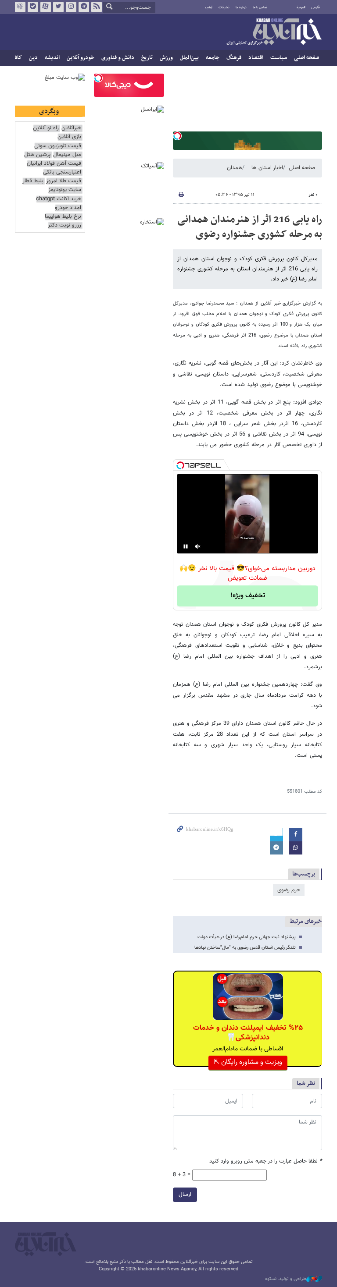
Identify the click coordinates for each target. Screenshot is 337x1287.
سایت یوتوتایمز (64, 190)
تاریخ (147, 58)
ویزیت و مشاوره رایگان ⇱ (248, 1062)
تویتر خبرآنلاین (58, 7)
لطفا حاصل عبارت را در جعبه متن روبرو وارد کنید (265, 1161)
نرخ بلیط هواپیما (63, 217)
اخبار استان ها (267, 167)
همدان (234, 167)
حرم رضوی (288, 890)
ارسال (185, 1194)
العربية (301, 7)
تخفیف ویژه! (247, 595)
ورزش (166, 58)
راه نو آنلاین (46, 128)
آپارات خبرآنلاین (45, 7)
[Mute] (198, 546)
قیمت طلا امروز (63, 181)
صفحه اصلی (306, 58)
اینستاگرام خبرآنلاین (71, 7)
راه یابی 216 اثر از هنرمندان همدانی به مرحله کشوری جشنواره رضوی (249, 227)
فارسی (315, 7)
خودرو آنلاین (80, 58)
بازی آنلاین (69, 137)
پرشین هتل (37, 155)
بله (33, 7)
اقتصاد (255, 58)
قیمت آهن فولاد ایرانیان (54, 164)
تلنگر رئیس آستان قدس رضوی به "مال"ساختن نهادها (245, 947)
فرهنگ (233, 58)
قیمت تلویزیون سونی (57, 146)
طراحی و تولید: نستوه (285, 1279)
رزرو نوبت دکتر (64, 225)
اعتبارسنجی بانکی (62, 172)
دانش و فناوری (117, 58)
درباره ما (241, 7)
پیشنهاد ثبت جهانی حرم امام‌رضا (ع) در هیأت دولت (246, 937)
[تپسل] (177, 135)
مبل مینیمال (67, 155)
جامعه (212, 58)
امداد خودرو (68, 208)
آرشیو (208, 7)
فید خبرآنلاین (96, 7)
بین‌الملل (189, 58)
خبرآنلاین (274, 32)
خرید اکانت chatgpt (58, 199)
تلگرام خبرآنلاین (84, 7)
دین (33, 58)
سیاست (278, 58)
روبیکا (20, 7)
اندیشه (52, 58)
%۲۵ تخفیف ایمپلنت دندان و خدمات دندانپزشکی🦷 (248, 1032)
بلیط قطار (32, 181)
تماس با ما (260, 7)
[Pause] (185, 546)
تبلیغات (224, 7)
